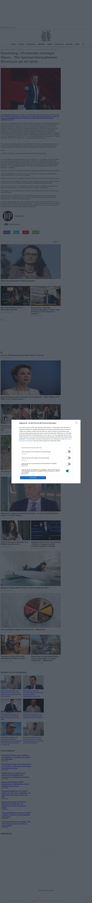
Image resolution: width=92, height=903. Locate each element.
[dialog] (46, 451)
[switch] (68, 451)
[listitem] (46, 448)
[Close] (77, 423)
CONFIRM (33, 477)
